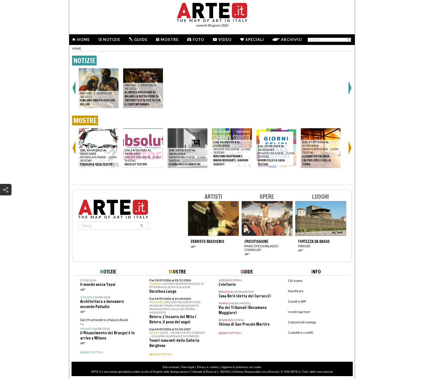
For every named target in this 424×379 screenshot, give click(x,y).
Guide (140, 39)
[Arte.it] (212, 11)
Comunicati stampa (302, 322)
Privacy (201, 367)
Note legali (187, 367)
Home (83, 39)
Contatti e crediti (300, 332)
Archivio (291, 39)
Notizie (111, 39)
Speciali (254, 39)
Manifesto (295, 291)
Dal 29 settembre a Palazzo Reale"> (107, 329)
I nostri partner (299, 312)
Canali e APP (297, 301)
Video (225, 39)
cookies (214, 367)
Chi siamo (295, 280)
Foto (198, 39)
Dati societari (171, 367)
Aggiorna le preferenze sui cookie (241, 367)
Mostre (170, 39)
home (76, 48)
